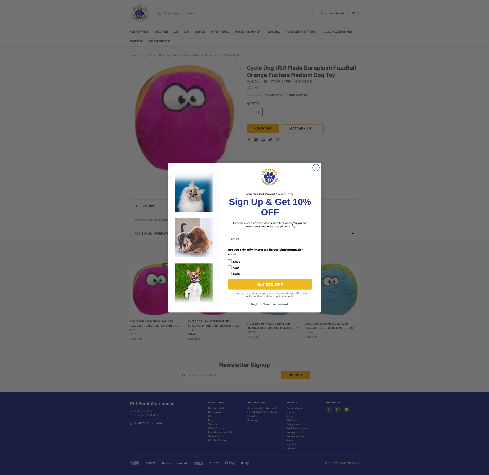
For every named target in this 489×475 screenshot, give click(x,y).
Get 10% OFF (270, 284)
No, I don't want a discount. (270, 304)
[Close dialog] (316, 167)
